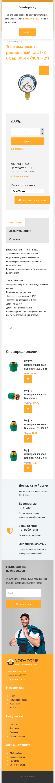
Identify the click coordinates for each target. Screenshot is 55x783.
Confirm (27, 32)
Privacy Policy (32, 18)
